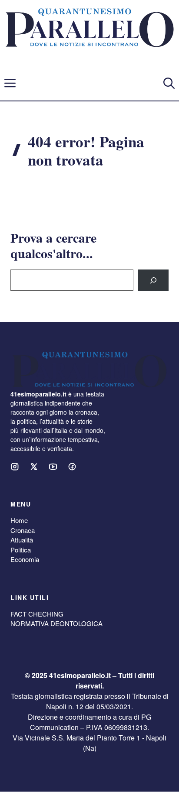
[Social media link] (14, 466)
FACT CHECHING (36, 613)
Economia (24, 559)
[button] (169, 83)
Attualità (21, 539)
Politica (20, 549)
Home (19, 520)
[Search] (153, 280)
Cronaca (22, 530)
